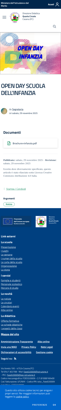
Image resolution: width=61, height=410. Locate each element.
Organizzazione (9, 266)
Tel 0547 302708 (9, 371)
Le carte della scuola (11, 262)
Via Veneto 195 (8, 368)
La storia (5, 270)
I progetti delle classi (11, 328)
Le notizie (6, 299)
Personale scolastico (11, 284)
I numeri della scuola (11, 258)
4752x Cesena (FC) (25, 368)
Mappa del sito (10, 334)
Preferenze (39, 405)
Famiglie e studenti (10, 280)
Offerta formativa (10, 321)
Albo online (7, 310)
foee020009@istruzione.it (36, 371)
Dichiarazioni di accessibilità (16, 352)
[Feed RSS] (15, 358)
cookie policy (22, 396)
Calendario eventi (10, 306)
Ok (54, 405)
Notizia (9, 204)
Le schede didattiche (11, 324)
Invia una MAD (9, 347)
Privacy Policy (28, 347)
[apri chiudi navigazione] (4, 17)
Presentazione (8, 247)
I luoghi (4, 251)
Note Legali (47, 347)
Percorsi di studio (9, 288)
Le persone (6, 254)
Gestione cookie (44, 352)
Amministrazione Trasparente (17, 341)
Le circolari (6, 302)
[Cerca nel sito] (54, 27)
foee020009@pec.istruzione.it (21, 375)
